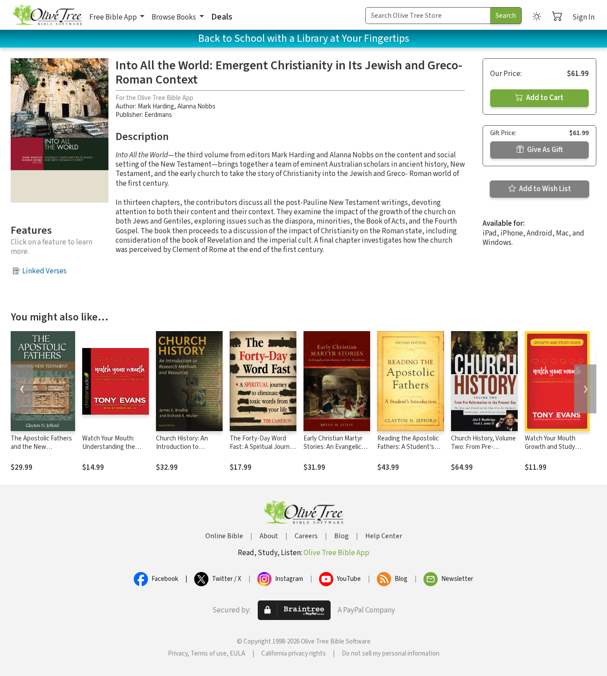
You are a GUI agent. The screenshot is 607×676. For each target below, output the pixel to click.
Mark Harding (156, 106)
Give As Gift (544, 149)
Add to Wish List (544, 189)
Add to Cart (544, 97)
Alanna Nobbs (196, 106)
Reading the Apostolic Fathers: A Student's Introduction (408, 447)
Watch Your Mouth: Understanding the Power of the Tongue (111, 447)
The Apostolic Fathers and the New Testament (41, 447)
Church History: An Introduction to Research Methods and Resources (188, 451)
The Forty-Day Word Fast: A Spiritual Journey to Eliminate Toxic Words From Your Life (263, 451)
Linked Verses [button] (44, 271)
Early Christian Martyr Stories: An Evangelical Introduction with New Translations (335, 451)
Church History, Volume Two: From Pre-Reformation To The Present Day (483, 451)
